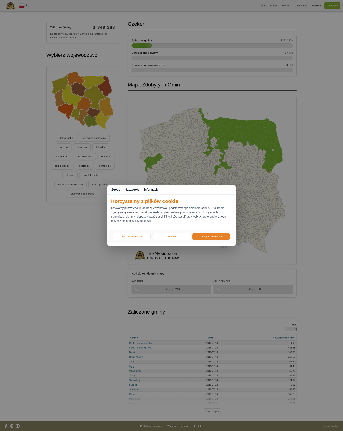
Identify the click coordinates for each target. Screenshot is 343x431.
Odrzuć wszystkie (132, 236)
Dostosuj (172, 236)
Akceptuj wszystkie (211, 236)
